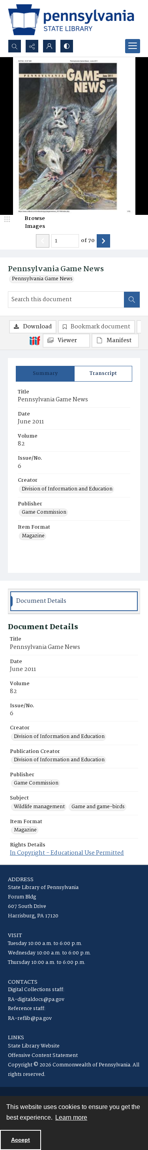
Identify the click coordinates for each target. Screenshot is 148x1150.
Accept (20, 1140)
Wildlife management (39, 807)
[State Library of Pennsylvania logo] (71, 19)
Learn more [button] (71, 1117)
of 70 (88, 241)
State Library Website (34, 1046)
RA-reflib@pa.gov (30, 1018)
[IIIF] (34, 340)
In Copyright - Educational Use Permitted (67, 853)
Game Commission (44, 512)
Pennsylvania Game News (42, 279)
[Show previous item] (42, 241)
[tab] (45, 373)
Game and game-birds (98, 807)
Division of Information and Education (67, 489)
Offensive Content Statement (43, 1055)
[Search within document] (132, 300)
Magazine (33, 536)
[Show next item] (103, 241)
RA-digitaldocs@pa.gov (36, 999)
